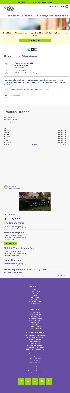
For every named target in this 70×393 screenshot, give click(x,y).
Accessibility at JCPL (35, 320)
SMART (50, 2)
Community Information (35, 370)
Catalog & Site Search (57, 6)
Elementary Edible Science (25, 269)
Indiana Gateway (35, 291)
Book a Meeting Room (35, 314)
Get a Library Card (35, 316)
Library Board (35, 293)
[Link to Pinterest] (42, 381)
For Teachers (35, 368)
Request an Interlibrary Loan (35, 345)
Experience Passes (35, 341)
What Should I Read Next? (35, 337)
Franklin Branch (20, 71)
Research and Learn (35, 353)
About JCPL (35, 289)
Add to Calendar (19, 67)
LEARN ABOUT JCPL (13, 16)
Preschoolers (14, 92)
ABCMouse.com (35, 360)
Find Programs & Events (35, 318)
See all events (62, 275)
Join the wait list (10, 243)
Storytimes (13, 95)
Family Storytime (12, 260)
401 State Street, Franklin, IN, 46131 (14, 187)
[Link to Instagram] (49, 381)
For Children (35, 366)
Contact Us (35, 305)
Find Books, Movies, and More (35, 332)
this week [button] (34, 144)
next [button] (64, 144)
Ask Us (44, 2)
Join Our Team (35, 299)
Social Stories (35, 322)
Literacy (18, 95)
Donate (28, 2)
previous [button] (6, 144)
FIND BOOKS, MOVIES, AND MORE (44, 16)
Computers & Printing (35, 326)
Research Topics (35, 362)
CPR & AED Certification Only (19, 248)
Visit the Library (35, 309)
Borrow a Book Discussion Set (35, 349)
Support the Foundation (35, 301)
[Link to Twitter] (28, 381)
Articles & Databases (35, 358)
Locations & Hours (35, 312)
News (35, 295)
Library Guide (36, 2)
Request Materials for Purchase (35, 347)
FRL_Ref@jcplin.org (9, 117)
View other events (35, 40)
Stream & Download (35, 339)
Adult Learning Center (35, 373)
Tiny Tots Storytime (14, 223)
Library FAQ (35, 324)
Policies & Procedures (35, 328)
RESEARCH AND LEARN (61, 16)
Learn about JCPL (35, 286)
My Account (21, 2)
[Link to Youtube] (35, 381)
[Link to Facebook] (21, 381)
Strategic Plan (35, 303)
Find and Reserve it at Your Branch (35, 335)
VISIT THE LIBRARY (26, 16)
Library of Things (35, 343)
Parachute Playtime (14, 232)
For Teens (35, 364)
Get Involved (35, 297)
